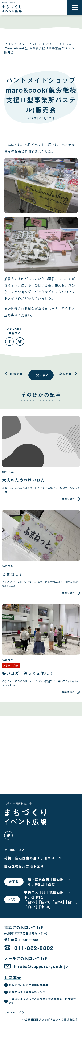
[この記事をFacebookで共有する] (9, 341)
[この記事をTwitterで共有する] (20, 341)
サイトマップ (12, 1012)
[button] (74, 7)
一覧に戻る (41, 375)
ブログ (9, 44)
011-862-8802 (34, 948)
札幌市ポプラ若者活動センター (28, 992)
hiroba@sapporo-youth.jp (41, 966)
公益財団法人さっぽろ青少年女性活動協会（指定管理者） (42, 1001)
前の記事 (16, 374)
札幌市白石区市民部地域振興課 (28, 985)
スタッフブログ (30, 44)
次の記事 (65, 374)
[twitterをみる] (8, 835)
